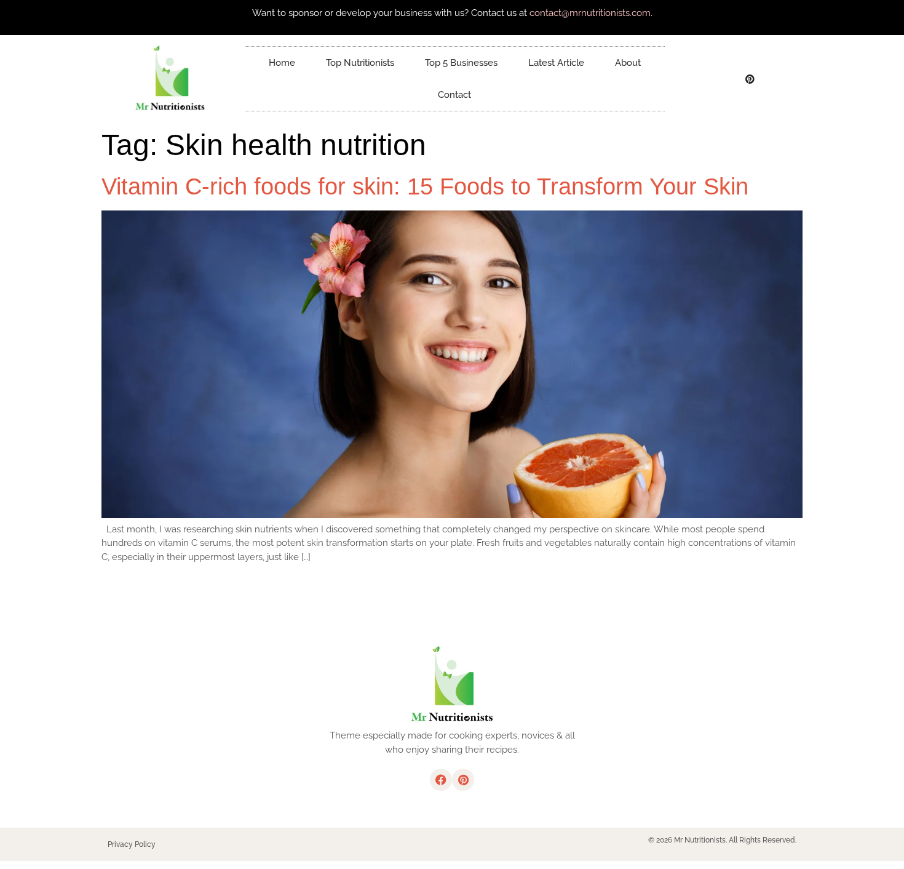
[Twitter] (750, 79)
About (628, 62)
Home (282, 62)
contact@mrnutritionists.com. (590, 12)
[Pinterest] (463, 780)
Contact (454, 94)
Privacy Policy (132, 844)
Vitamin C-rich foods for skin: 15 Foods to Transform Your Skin (424, 186)
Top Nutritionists (360, 62)
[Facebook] (723, 79)
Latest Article (556, 62)
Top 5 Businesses (461, 62)
